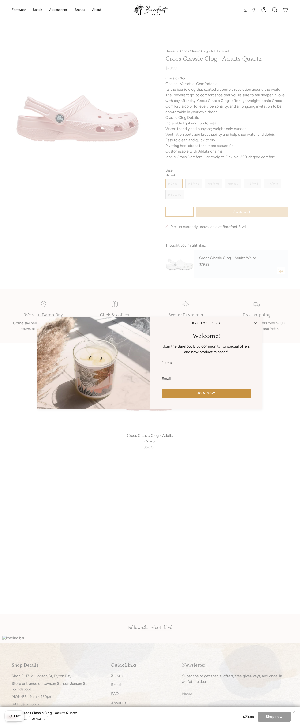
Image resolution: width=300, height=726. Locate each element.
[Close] (255, 323)
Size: (25, 719)
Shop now (274, 717)
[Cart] (285, 10)
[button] (18, 10)
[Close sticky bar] (294, 712)
